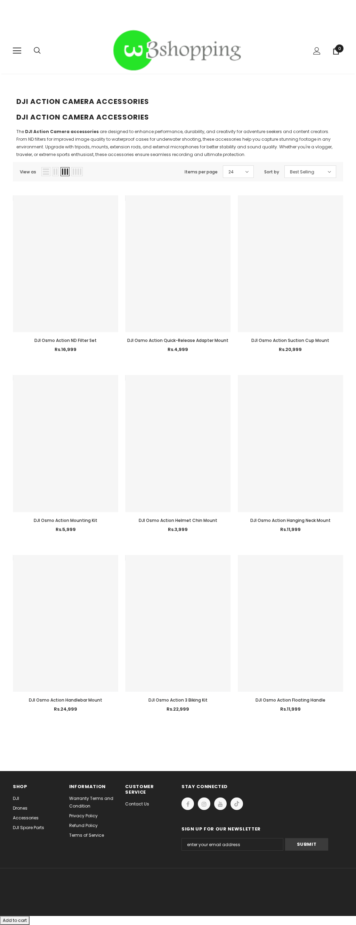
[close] (340, 13)
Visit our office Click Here (178, 21)
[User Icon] (317, 51)
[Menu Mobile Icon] (17, 51)
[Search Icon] (44, 50)
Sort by (271, 172)
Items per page (201, 172)
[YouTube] (220, 803)
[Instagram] (204, 803)
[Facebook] (187, 803)
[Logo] (179, 50)
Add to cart (15, 920)
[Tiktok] (236, 803)
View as (28, 172)
